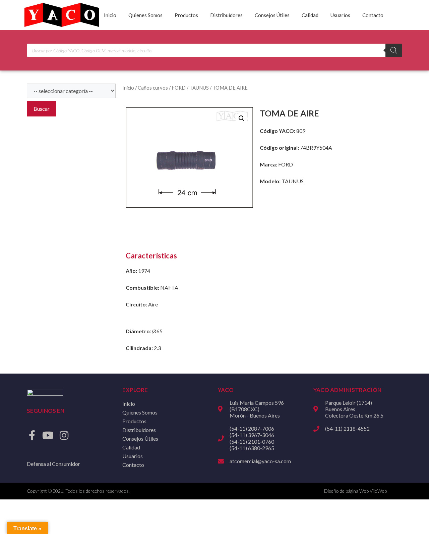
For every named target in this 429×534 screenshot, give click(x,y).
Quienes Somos (145, 15)
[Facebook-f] (32, 435)
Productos (186, 15)
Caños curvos (153, 88)
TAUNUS (199, 88)
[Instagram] (64, 435)
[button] (242, 118)
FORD (179, 88)
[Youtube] (48, 435)
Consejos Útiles (272, 15)
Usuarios (340, 15)
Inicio (110, 15)
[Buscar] (393, 50)
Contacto (372, 15)
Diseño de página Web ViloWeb (355, 491)
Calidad (310, 15)
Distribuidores (226, 15)
